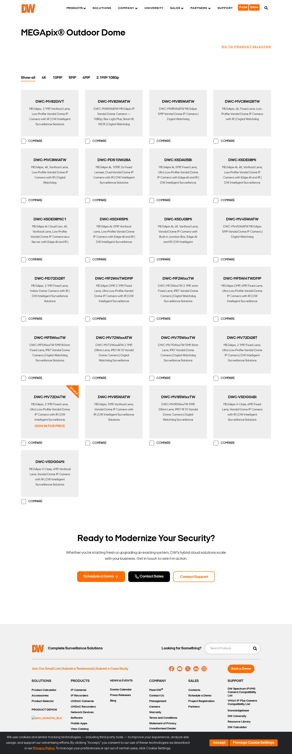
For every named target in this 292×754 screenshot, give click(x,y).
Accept (219, 743)
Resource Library (239, 721)
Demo (254, 7)
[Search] (266, 8)
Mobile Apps (79, 723)
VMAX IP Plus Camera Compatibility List (242, 702)
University (154, 8)
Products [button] (74, 8)
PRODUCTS (80, 681)
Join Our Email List (46, 669)
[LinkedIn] (196, 669)
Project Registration (201, 701)
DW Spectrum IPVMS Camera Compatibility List (242, 692)
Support (225, 8)
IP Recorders (79, 695)
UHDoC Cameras (82, 701)
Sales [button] (175, 8)
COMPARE (35, 141)
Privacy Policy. (44, 748)
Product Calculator (44, 690)
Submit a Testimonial (78, 669)
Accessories (40, 695)
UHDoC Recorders (83, 706)
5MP (72, 78)
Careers (154, 706)
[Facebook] (171, 669)
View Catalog (79, 729)
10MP (57, 78)
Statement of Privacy (162, 723)
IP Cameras (78, 690)
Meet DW (156, 690)
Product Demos (44, 709)
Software (77, 718)
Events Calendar (121, 689)
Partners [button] (198, 8)
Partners (194, 706)
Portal (243, 7)
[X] (187, 669)
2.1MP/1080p (107, 78)
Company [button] (126, 8)
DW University (237, 716)
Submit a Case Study (112, 669)
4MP (86, 78)
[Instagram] (204, 669)
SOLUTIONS (41, 681)
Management (157, 701)
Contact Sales (151, 577)
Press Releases (120, 695)
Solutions (102, 8)
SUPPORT (235, 681)
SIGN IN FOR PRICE (50, 426)
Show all (28, 78)
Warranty (155, 712)
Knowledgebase (238, 710)
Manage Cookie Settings (253, 743)
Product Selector (43, 701)
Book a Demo (241, 669)
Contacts (194, 690)
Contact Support (194, 577)
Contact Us (156, 695)
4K (44, 78)
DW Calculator (237, 727)
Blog (113, 700)
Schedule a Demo (99, 577)
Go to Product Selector (246, 47)
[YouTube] (179, 669)
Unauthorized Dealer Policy (162, 731)
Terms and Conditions (163, 718)
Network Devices (82, 712)
